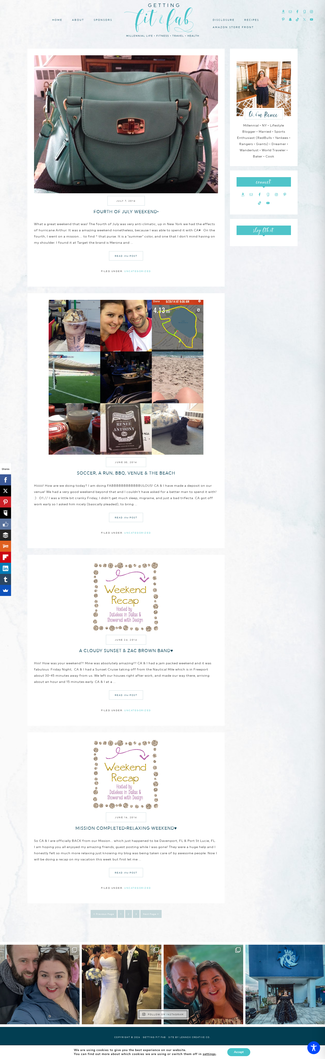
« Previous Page (103, 914)
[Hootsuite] (5, 513)
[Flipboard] (5, 557)
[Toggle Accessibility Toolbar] (314, 1048)
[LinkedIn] (5, 568)
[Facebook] (5, 479)
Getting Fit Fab (162, 19)
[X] (5, 490)
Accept (239, 1052)
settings (209, 1054)
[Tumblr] (5, 579)
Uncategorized (137, 271)
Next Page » (151, 914)
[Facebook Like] (5, 524)
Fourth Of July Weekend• (126, 211)
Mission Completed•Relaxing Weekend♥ (126, 828)
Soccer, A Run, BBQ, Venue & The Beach (126, 473)
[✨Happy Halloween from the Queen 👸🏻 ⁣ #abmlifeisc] (285, 984)
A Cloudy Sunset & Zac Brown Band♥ (126, 650)
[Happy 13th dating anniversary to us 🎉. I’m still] (40, 984)
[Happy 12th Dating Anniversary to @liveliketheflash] (203, 984)
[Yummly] (5, 546)
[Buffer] (5, 535)
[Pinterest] (5, 501)
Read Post (126, 256)
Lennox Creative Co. (195, 1037)
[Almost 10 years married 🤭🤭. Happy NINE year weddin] (121, 984)
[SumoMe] (5, 590)
